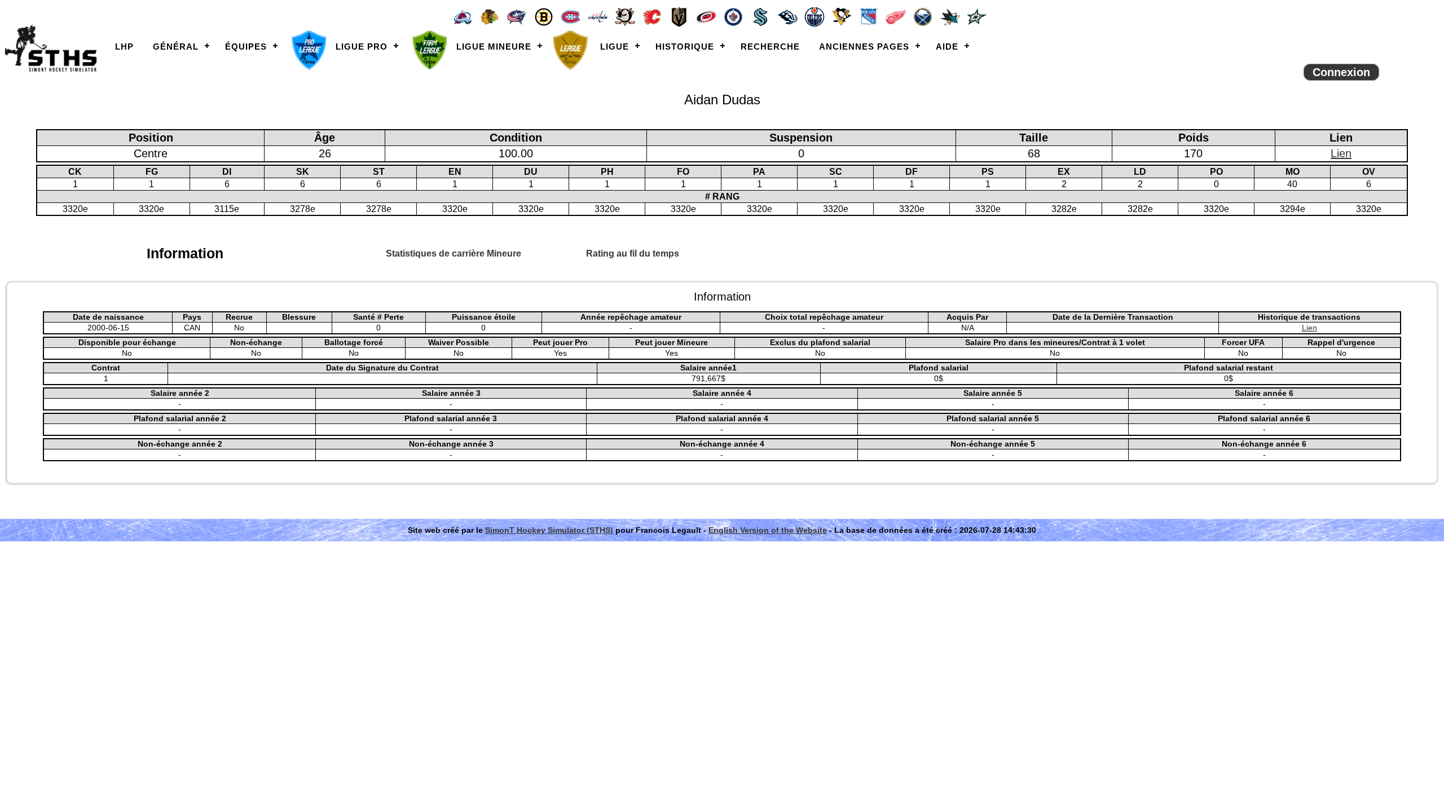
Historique (684, 46)
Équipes (246, 46)
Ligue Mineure (493, 46)
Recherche (770, 46)
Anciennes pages (864, 46)
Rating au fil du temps (632, 253)
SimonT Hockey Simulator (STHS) (549, 530)
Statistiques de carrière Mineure (453, 253)
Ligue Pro (362, 46)
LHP (124, 46)
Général (176, 46)
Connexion (1341, 72)
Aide (947, 46)
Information (185, 253)
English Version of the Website (767, 530)
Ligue (614, 46)
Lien (1341, 153)
